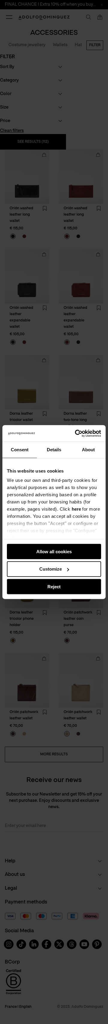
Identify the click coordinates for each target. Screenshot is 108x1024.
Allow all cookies (54, 551)
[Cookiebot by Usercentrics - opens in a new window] (76, 433)
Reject (54, 586)
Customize (50, 569)
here (76, 509)
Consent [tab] (19, 449)
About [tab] (88, 449)
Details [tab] (54, 449)
